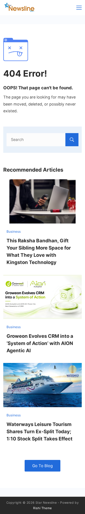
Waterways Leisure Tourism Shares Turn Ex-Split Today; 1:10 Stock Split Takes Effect (40, 431)
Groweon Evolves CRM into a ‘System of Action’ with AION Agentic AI (40, 343)
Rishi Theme (42, 508)
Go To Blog (42, 465)
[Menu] (79, 7)
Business (14, 231)
